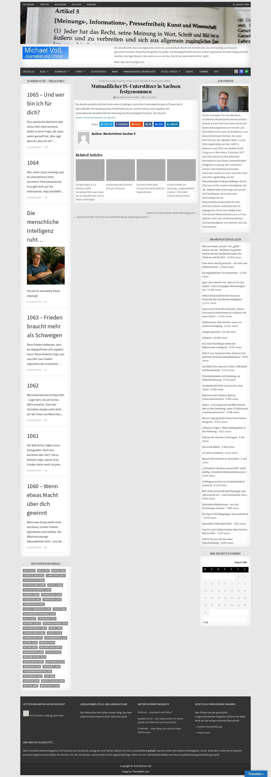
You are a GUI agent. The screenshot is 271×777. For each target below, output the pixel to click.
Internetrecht (35, 628)
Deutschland (109, 81)
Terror (167, 81)
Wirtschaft (50, 685)
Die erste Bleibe (211, 447)
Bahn (115, 71)
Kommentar (33, 637)
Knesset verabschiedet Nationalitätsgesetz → (172, 212)
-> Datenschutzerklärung (208, 726)
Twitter (44, 4)
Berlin (58, 570)
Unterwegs (33, 676)
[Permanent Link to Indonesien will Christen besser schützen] (120, 170)
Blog (43, 71)
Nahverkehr (33, 652)
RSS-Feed (76, 4)
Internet (32, 623)
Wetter (30, 685)
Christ (79, 71)
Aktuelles (28, 71)
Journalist (60, 71)
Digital (189, 71)
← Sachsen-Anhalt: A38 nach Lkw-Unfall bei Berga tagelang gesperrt (111, 217)
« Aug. (205, 622)
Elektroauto (98, 71)
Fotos (59, 609)
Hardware (47, 618)
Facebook (28, 4)
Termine (203, 71)
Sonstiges (32, 666)
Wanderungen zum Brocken (139, 71)
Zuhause (207, 337)
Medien (47, 642)
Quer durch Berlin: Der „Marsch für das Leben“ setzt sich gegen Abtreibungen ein (223, 286)
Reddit (138, 124)
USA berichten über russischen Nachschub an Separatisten (150, 188)
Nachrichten (147, 81)
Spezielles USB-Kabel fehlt (217, 523)
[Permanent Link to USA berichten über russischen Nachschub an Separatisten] (151, 170)
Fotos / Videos (169, 71)
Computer (56, 575)
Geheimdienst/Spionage (39, 613)
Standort (51, 666)
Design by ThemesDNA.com (135, 771)
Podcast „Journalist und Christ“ (155, 712)
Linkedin (174, 124)
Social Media (33, 661)
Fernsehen (52, 599)
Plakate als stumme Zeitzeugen (219, 437)
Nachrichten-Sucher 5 (128, 97)
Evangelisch (51, 594)
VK (150, 124)
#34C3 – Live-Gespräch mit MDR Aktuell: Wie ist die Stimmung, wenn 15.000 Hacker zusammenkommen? (225, 408)
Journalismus (34, 633)
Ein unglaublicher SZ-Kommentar (220, 272)
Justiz (135, 81)
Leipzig (30, 642)
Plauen (158, 81)
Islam (128, 81)
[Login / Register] (246, 71)
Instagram (60, 4)
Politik (53, 652)
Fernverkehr (34, 604)
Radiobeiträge (34, 657)
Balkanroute (213, 189)
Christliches (33, 575)
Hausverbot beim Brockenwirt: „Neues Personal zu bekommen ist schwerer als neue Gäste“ (224, 312)
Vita (216, 71)
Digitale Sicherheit (37, 589)
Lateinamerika (55, 637)
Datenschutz (34, 580)
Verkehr (31, 681)
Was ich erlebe (53, 681)
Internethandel (55, 623)
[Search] (236, 71)
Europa (121, 81)
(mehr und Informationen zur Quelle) (95, 117)
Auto (29, 570)
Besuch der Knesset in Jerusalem (220, 458)
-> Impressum (202, 732)
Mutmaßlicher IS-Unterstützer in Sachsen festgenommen (135, 89)
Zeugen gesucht (211, 331)
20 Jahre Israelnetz (212, 452)
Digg (161, 124)
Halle (29, 618)
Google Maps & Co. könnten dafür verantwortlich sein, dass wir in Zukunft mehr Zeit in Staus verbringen (90, 192)
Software (55, 661)
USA (49, 676)
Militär (30, 647)
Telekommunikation (37, 671)
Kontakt (91, 4)
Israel (55, 628)
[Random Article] (241, 71)
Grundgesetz (136, 62)
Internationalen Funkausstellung (219, 181)
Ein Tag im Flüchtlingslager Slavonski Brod (225, 514)
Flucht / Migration (37, 609)
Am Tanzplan (36, 715)
